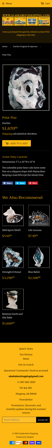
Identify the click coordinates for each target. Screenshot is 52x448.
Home (4, 46)
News (26, 358)
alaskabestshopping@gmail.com (26, 376)
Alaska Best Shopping (28, 433)
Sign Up (43, 419)
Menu (9, 3)
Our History (26, 354)
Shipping (7, 133)
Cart (47, 3)
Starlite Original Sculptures (25, 46)
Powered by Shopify (25, 437)
